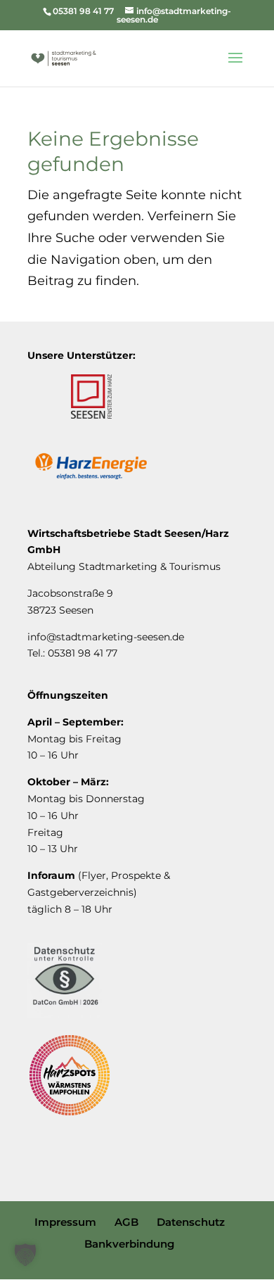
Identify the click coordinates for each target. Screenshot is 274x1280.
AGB (126, 1222)
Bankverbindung (129, 1243)
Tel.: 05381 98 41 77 (72, 653)
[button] (25, 1254)
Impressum (65, 1222)
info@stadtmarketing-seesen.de (105, 637)
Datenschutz (191, 1222)
